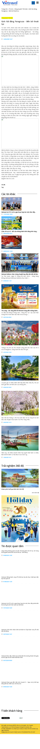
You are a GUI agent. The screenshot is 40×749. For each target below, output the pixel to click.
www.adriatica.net (6, 172)
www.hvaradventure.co (23, 172)
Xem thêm (35, 492)
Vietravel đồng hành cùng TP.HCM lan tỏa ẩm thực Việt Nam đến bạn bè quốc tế (20, 577)
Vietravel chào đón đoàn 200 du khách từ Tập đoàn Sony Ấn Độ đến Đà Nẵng (20, 630)
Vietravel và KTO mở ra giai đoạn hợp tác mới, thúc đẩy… (18, 212)
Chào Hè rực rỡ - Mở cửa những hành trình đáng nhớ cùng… (19, 231)
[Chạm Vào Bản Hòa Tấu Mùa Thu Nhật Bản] (11, 243)
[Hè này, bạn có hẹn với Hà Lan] (20, 368)
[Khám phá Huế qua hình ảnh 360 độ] (19, 481)
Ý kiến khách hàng (11, 710)
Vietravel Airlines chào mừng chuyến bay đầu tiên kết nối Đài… (20, 274)
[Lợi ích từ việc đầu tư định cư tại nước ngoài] (20, 438)
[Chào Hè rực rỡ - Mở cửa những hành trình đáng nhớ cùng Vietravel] (11, 223)
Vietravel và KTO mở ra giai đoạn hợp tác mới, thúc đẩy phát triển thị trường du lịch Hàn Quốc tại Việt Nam (20, 604)
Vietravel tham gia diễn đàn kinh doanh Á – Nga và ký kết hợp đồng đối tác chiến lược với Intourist (20, 682)
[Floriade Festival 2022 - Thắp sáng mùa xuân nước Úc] (20, 333)
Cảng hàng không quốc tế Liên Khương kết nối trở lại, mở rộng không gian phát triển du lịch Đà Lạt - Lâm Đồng (20, 551)
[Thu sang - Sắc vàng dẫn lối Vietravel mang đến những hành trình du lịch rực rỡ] (20, 296)
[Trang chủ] (10, 3)
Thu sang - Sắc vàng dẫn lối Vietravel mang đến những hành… (19, 310)
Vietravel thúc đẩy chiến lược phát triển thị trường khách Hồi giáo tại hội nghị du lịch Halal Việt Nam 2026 (20, 656)
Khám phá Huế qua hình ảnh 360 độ (12, 489)
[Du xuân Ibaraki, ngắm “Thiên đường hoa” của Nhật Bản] (20, 403)
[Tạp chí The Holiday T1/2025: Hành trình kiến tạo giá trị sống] (20, 518)
